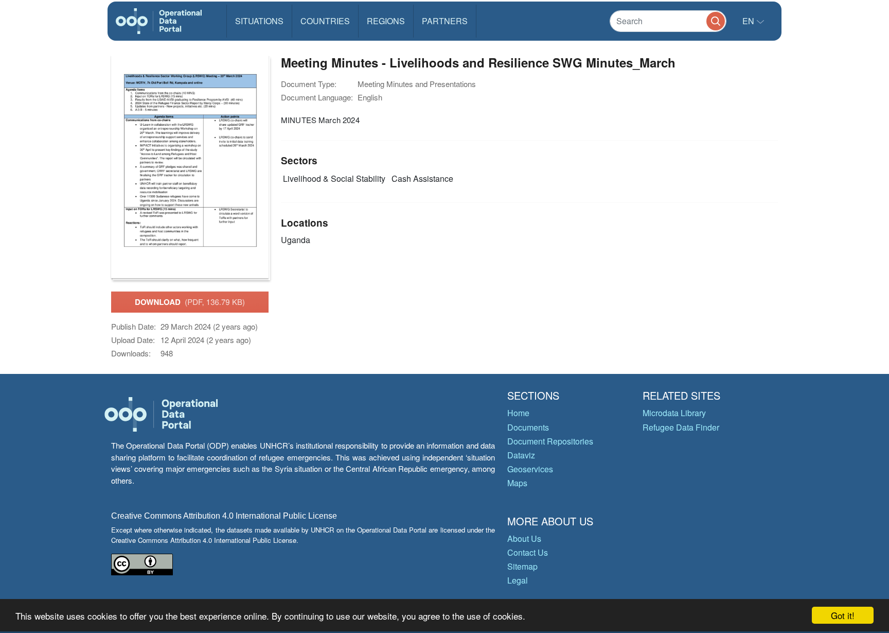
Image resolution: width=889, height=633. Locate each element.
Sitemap (522, 566)
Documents (528, 427)
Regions (386, 21)
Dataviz (521, 455)
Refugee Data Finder (681, 427)
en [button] (749, 21)
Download (190, 301)
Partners (445, 21)
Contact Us (527, 552)
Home (518, 413)
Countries (325, 21)
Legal (517, 580)
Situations (259, 21)
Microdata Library (674, 413)
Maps (517, 483)
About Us (524, 538)
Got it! (843, 615)
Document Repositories (550, 441)
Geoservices (530, 469)
